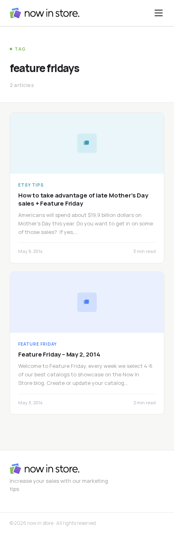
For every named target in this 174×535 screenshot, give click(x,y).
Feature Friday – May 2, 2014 (59, 354)
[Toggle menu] (158, 13)
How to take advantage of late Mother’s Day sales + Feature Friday (83, 199)
